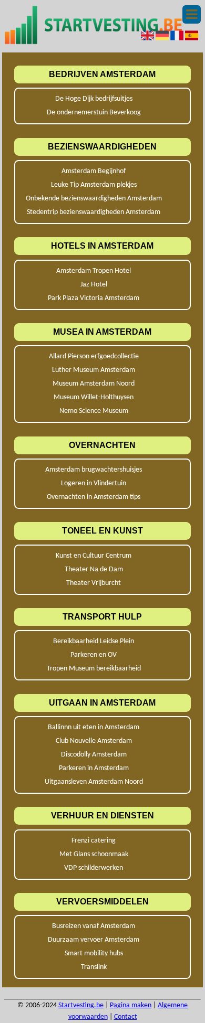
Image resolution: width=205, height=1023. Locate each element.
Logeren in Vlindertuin (93, 483)
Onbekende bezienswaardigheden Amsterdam (94, 199)
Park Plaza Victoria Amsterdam (93, 298)
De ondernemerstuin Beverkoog (94, 112)
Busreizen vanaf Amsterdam (93, 926)
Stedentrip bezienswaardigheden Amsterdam (93, 212)
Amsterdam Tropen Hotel (93, 271)
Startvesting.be (81, 1005)
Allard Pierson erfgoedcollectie (94, 356)
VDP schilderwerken (93, 868)
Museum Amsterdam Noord (94, 384)
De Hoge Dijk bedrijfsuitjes (93, 99)
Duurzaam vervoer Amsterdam (93, 940)
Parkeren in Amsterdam (94, 768)
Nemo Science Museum (93, 411)
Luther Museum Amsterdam (93, 370)
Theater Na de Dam (94, 569)
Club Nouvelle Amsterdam (94, 741)
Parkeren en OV (93, 655)
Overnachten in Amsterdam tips (93, 497)
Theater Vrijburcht (93, 583)
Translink (94, 967)
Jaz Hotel (93, 285)
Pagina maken (130, 1005)
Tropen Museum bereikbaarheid (94, 669)
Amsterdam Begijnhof (94, 171)
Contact (125, 1017)
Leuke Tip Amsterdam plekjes (94, 185)
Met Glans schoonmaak (93, 854)
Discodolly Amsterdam (94, 755)
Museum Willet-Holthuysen (94, 397)
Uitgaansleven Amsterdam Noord (94, 782)
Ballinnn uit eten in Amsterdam (93, 727)
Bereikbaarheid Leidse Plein (93, 641)
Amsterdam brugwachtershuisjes (93, 470)
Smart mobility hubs (94, 953)
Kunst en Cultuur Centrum (93, 556)
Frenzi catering (93, 841)
